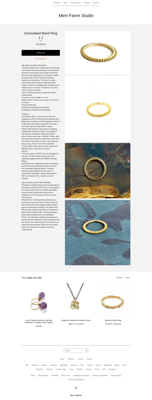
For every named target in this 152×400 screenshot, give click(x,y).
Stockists (55, 375)
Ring (71, 369)
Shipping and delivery (81, 375)
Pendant (80, 369)
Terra (82, 365)
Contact (87, 3)
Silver (124, 365)
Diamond (39, 369)
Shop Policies (76, 3)
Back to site (66, 375)
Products (57, 3)
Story (65, 3)
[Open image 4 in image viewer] (97, 232)
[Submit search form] (86, 350)
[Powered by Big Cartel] (76, 395)
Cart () (96, 3)
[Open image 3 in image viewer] (97, 170)
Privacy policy (116, 375)
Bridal (117, 365)
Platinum (49, 369)
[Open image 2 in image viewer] (97, 108)
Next (128, 277)
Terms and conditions (76, 380)
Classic (90, 365)
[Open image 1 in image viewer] (97, 52)
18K (26, 365)
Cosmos (74, 365)
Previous (120, 277)
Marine (44, 365)
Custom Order (61, 369)
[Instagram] (76, 388)
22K (103, 369)
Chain (97, 369)
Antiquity (53, 365)
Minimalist (107, 365)
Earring (88, 369)
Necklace (112, 369)
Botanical (35, 365)
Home (62, 359)
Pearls (98, 365)
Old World (63, 365)
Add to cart (41, 53)
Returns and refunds (100, 375)
